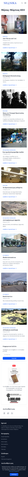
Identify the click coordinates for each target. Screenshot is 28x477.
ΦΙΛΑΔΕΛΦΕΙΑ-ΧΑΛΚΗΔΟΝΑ (9, 150)
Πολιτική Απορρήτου (6, 459)
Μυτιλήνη (3, 446)
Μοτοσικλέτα (4, 444)
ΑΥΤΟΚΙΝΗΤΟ (6, 255)
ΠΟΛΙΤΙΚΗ (5, 111)
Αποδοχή (14, 474)
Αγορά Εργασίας (5, 436)
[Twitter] (8, 413)
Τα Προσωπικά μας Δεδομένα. (13, 188)
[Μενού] (25, 2)
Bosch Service (7, 296)
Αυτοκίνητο (4, 439)
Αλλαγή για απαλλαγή (10, 330)
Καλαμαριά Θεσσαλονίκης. (12, 76)
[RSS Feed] (12, 413)
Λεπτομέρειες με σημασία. (11, 220)
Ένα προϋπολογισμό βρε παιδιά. (13, 152)
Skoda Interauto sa (9, 257)
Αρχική (3, 456)
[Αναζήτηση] (22, 2)
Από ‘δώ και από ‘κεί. (10, 38)
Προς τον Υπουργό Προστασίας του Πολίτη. (13, 114)
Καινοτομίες (4, 441)
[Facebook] (4, 413)
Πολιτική (3, 449)
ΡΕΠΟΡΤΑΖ (5, 36)
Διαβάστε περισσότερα (9, 47)
